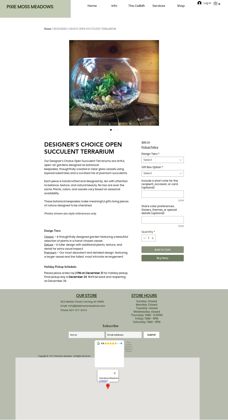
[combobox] (162, 160)
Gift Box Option (152, 167)
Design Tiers (150, 154)
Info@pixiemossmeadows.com (86, 306)
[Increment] (153, 238)
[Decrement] (144, 238)
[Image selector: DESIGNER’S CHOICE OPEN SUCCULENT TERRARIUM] (110, 129)
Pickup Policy (149, 147)
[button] (217, 3)
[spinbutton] (148, 238)
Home (47, 28)
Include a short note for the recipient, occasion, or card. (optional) (159, 184)
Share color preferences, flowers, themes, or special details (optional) (159, 209)
